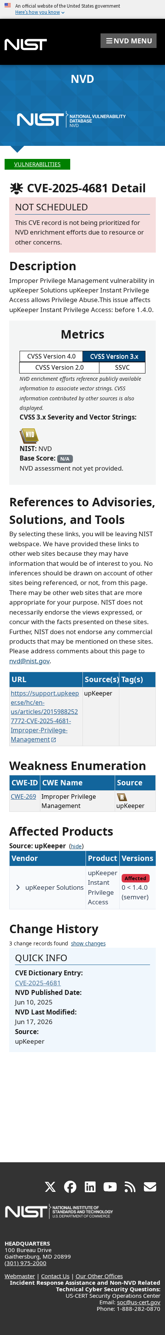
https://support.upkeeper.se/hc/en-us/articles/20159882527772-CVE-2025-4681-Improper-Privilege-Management (45, 716)
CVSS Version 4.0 (51, 356)
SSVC (122, 367)
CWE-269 (23, 796)
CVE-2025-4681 (38, 982)
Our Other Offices (99, 1276)
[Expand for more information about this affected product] (18, 887)
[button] (129, 40)
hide (76, 846)
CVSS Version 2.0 (59, 367)
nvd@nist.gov (29, 660)
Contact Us (55, 1276)
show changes (88, 943)
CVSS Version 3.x (114, 356)
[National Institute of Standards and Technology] (59, 1215)
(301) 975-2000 (25, 1263)
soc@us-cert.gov (138, 1302)
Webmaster (20, 1276)
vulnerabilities (37, 164)
